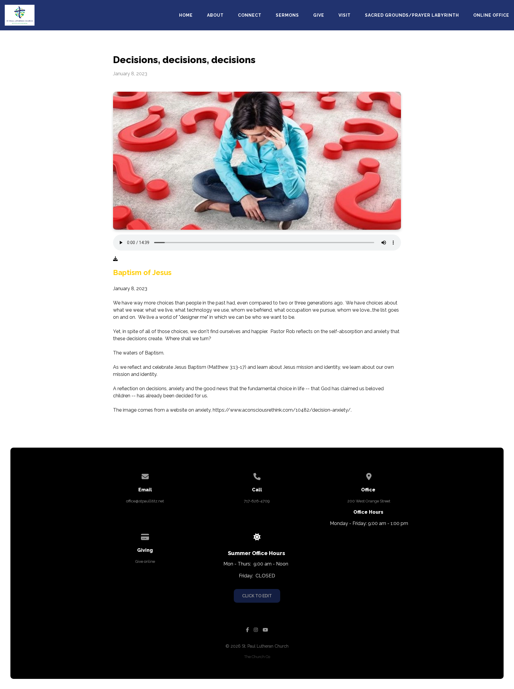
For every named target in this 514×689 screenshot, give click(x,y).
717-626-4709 (257, 501)
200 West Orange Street (368, 501)
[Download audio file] (115, 259)
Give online (145, 561)
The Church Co (257, 656)
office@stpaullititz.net (145, 501)
